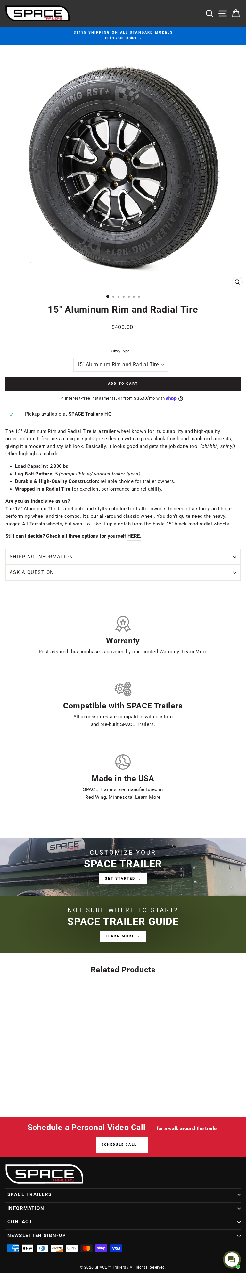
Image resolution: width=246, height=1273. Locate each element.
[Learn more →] (123, 924)
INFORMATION (25, 1208)
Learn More (194, 652)
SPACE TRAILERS (29, 1194)
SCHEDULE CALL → (122, 1145)
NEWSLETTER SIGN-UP (36, 1235)
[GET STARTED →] (123, 867)
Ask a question (32, 572)
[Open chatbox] (232, 1260)
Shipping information (41, 556)
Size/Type (120, 351)
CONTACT (19, 1222)
